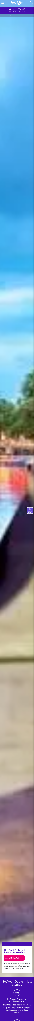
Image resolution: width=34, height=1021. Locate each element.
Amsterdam (21, 16)
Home (11, 16)
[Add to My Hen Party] (14, 961)
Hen (16, 16)
